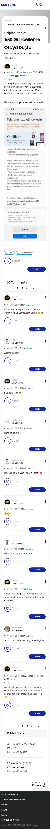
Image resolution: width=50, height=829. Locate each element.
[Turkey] (8, 4)
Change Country (10, 820)
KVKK (4, 815)
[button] (41, 66)
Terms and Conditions (13, 799)
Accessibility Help (11, 794)
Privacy (5, 805)
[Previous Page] (9, 288)
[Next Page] (32, 288)
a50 (11, 253)
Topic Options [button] (41, 28)
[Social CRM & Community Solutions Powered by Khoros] (38, 784)
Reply (37, 329)
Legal (4, 810)
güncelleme (27, 253)
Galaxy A (8, 79)
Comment (36, 269)
